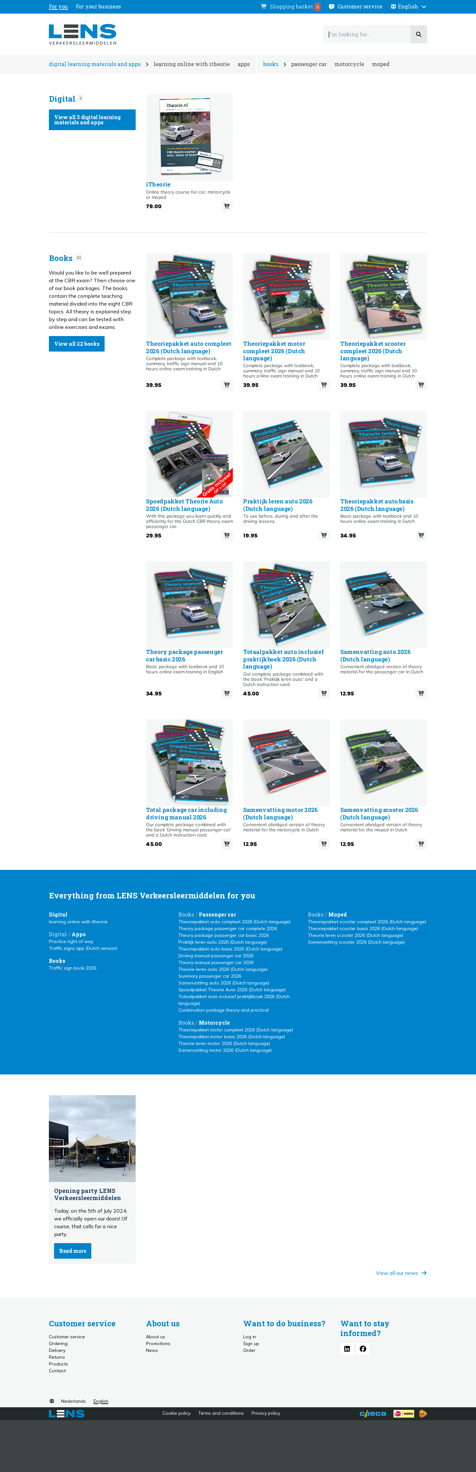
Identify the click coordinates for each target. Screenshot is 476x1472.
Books (61, 258)
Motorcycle (214, 1022)
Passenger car (217, 914)
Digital (62, 99)
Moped (337, 914)
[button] (408, 6)
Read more (72, 1250)
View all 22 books (76, 343)
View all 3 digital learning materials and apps (87, 120)
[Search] (418, 34)
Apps (79, 934)
